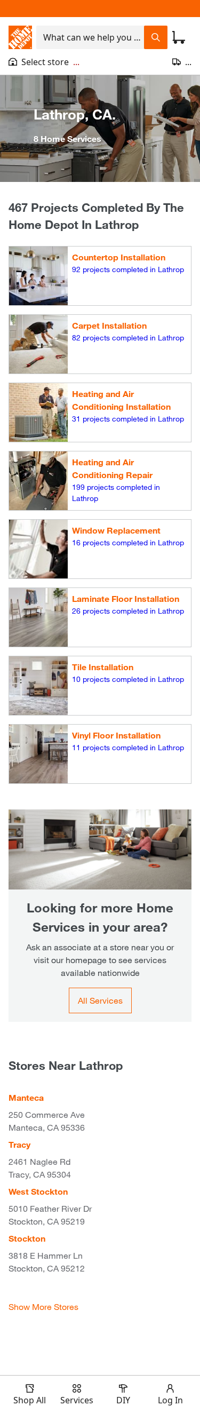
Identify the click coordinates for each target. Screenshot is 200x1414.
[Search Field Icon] (155, 37)
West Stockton (38, 1191)
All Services (100, 1000)
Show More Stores (43, 1306)
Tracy (19, 1144)
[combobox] (90, 37)
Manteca (26, 1097)
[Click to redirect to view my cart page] (178, 37)
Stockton (27, 1238)
